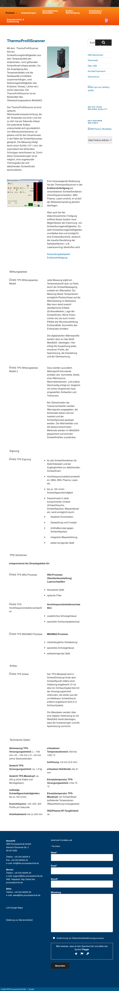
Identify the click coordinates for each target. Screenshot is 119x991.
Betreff (54, 878)
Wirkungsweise (18, 271)
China (112, 22)
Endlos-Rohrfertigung (73, 11)
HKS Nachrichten (95, 54)
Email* (54, 865)
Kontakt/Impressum (97, 71)
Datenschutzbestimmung (83, 938)
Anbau (13, 665)
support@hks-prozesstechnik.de (28, 875)
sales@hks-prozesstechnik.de (26, 895)
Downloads (93, 60)
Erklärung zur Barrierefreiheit (19, 919)
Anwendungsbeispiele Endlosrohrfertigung (58, 255)
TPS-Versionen (18, 555)
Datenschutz (93, 76)
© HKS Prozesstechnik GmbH (13, 989)
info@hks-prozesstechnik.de (26, 863)
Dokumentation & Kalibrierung (15, 20)
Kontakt (31, 989)
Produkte (10, 12)
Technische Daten (20, 740)
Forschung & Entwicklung (95, 11)
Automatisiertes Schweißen (50, 11)
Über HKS (92, 65)
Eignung (14, 451)
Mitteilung (56, 892)
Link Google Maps (14, 907)
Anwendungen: (29, 12)
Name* (54, 852)
